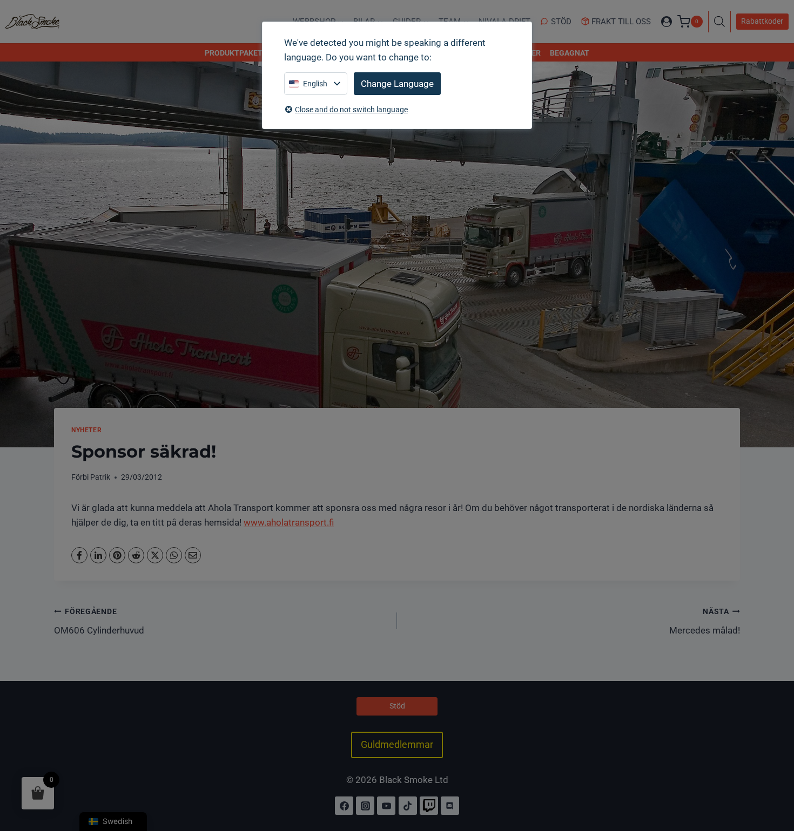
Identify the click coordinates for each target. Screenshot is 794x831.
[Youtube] (386, 805)
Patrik (100, 477)
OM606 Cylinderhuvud (99, 621)
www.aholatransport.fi (289, 522)
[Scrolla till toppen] (774, 776)
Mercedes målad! (704, 621)
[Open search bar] (722, 21)
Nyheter (86, 430)
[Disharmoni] (450, 805)
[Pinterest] (117, 555)
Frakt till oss (621, 21)
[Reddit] (136, 555)
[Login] (666, 21)
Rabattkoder (762, 21)
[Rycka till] (429, 805)
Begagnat (569, 53)
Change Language (397, 83)
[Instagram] (365, 805)
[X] (155, 555)
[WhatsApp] (174, 555)
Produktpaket (234, 53)
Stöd (561, 21)
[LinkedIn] (98, 555)
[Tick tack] (408, 805)
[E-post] (193, 555)
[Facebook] (79, 555)
